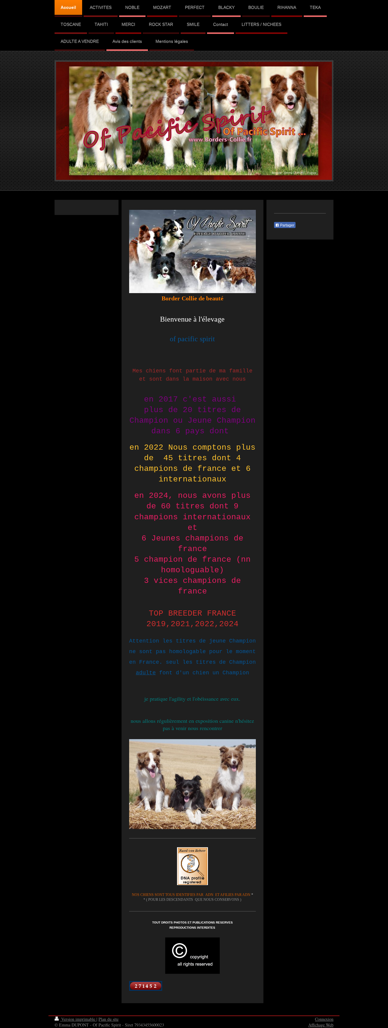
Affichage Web (320, 1025)
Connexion (324, 1019)
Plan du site (109, 1019)
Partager (286, 225)
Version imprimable (78, 1019)
